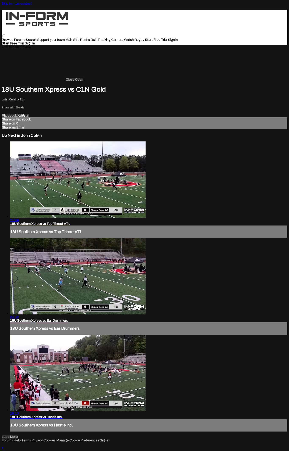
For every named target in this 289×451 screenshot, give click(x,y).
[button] (4, 36)
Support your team (51, 40)
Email (24, 115)
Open (79, 79)
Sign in (173, 40)
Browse (8, 40)
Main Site (72, 40)
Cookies (49, 440)
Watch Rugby (134, 40)
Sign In (30, 43)
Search (31, 40)
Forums (20, 40)
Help (17, 440)
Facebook (9, 115)
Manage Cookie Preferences (78, 440)
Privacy (37, 440)
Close (70, 79)
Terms (26, 440)
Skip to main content (17, 3)
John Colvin (10, 99)
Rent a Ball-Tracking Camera (101, 40)
